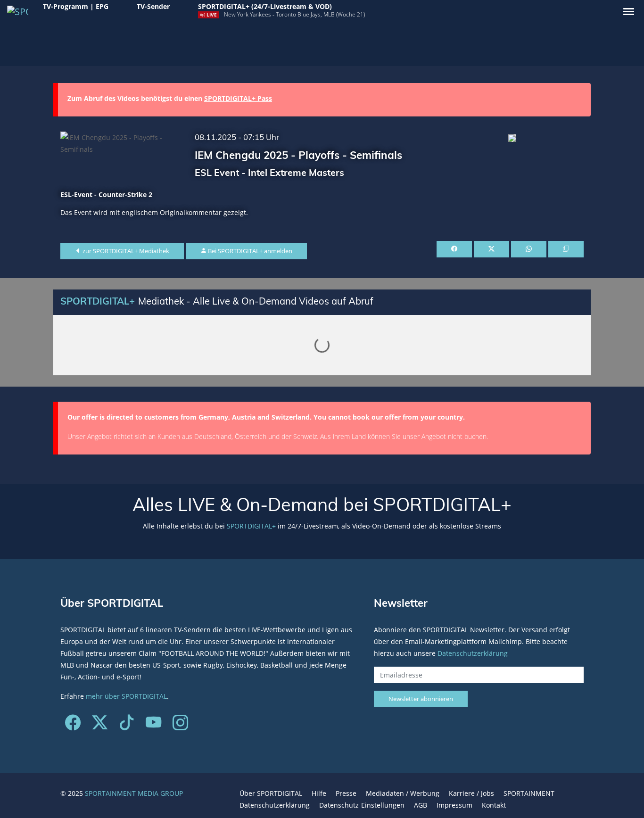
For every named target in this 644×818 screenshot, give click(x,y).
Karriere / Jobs (471, 793)
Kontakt (494, 805)
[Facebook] (72, 725)
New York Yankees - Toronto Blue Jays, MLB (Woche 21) (294, 14)
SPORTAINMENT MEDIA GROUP (134, 793)
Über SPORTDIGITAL (270, 793)
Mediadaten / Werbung (402, 793)
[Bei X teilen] (491, 249)
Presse (346, 793)
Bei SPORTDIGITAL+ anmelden (249, 251)
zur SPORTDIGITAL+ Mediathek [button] (125, 251)
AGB (420, 805)
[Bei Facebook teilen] (454, 249)
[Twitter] (99, 725)
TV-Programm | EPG (75, 6)
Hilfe (319, 793)
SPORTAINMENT (529, 793)
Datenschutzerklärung (473, 653)
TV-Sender (153, 6)
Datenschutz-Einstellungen (362, 805)
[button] (628, 11)
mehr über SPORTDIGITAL (126, 696)
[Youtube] (153, 725)
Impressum (454, 805)
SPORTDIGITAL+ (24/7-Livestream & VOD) (265, 6)
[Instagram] (180, 725)
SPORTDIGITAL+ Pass (238, 98)
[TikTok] (126, 725)
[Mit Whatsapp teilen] (528, 249)
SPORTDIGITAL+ (251, 525)
